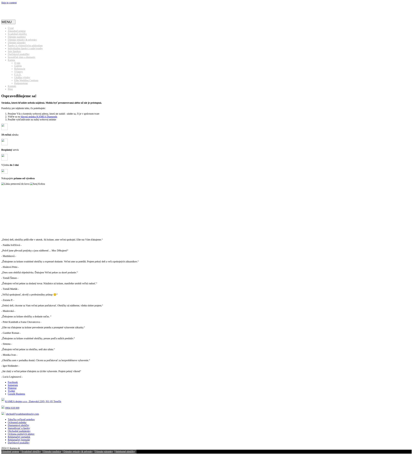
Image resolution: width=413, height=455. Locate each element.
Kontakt (12, 86)
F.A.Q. (17, 74)
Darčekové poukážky (19, 54)
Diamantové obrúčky (18, 425)
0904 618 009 (12, 407)
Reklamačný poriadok (19, 436)
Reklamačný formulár (19, 439)
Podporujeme (21, 83)
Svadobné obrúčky (17, 34)
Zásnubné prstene (17, 31)
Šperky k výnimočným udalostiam (25, 45)
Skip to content (9, 2)
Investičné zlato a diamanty (21, 57)
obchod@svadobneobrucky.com (22, 414)
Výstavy (18, 71)
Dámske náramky (17, 42)
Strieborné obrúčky (125, 451)
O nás (17, 63)
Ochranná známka (17, 422)
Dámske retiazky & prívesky (22, 39)
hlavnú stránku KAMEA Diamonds (39, 116)
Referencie (19, 68)
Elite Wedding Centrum (26, 80)
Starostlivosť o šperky (19, 428)
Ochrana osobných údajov (21, 434)
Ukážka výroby (22, 77)
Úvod (11, 28)
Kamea (11, 60)
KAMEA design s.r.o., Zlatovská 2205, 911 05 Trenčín (33, 401)
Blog (10, 89)
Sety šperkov (14, 51)
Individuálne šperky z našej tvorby (25, 48)
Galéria (18, 65)
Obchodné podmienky (19, 431)
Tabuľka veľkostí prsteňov (21, 419)
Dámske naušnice (17, 36)
